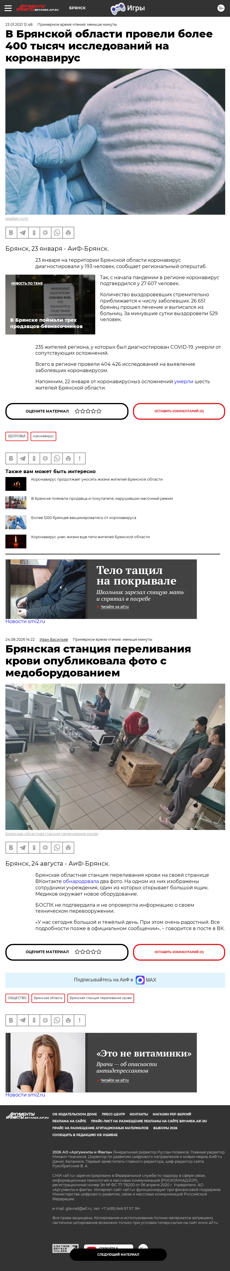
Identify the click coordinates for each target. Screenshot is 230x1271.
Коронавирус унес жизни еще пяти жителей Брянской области (90, 537)
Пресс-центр (113, 1114)
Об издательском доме (74, 1114)
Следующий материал (118, 1255)
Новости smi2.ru (25, 621)
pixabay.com (16, 218)
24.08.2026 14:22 (20, 639)
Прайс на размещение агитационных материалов (100, 1128)
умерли (183, 381)
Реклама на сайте (69, 1121)
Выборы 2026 (165, 1128)
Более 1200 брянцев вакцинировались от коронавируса (83, 517)
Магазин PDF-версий (172, 1114)
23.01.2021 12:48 (19, 24)
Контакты (139, 1114)
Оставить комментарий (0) (179, 411)
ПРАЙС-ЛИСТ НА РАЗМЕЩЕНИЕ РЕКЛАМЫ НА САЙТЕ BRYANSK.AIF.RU (149, 1121)
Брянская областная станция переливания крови (51, 833)
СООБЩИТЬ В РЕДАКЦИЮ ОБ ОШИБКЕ (85, 1135)
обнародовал (79, 881)
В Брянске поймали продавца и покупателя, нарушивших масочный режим (102, 498)
